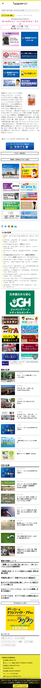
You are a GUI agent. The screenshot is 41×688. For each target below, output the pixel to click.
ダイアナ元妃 (29, 641)
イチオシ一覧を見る (19, 153)
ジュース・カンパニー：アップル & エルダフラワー (21, 278)
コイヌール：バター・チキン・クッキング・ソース (20, 259)
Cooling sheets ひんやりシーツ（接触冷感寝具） (19, 255)
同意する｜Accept (20, 686)
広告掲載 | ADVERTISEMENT (12, 671)
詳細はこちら (33, 682)
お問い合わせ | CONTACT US (12, 676)
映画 (20, 641)
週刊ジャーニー (6, 139)
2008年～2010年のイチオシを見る (19, 159)
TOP (38, 680)
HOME (3, 10)
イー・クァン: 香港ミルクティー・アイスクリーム (20, 257)
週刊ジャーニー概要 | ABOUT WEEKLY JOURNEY (18, 663)
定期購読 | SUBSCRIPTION (12, 665)
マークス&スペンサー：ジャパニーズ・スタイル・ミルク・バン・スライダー (20, 275)
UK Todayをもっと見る (20, 603)
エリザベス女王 (19, 638)
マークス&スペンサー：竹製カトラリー (16, 244)
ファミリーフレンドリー (9, 641)
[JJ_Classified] (20, 618)
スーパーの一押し (7, 15)
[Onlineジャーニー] (20, 3)
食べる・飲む (9, 10)
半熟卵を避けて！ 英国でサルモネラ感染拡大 (18, 578)
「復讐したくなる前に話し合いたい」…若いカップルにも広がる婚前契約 (19, 565)
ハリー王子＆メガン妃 (8, 645)
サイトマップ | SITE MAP (10, 673)
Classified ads (8, 668)
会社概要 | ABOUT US (9, 660)
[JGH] (20, 302)
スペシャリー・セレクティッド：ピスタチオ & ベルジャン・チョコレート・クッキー (21, 267)
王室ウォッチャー (7, 638)
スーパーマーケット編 (18, 10)
